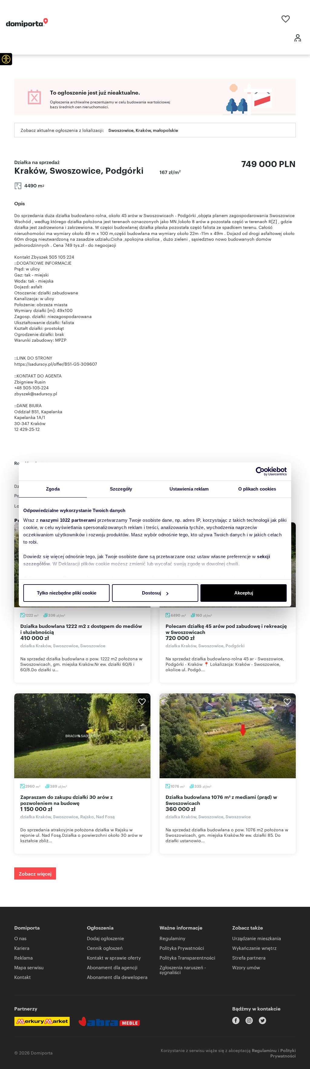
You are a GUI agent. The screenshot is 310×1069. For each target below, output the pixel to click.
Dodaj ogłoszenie (105, 938)
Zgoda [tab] (53, 488)
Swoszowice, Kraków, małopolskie (143, 130)
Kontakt (22, 977)
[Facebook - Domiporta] (235, 1020)
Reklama (23, 957)
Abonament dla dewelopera (117, 977)
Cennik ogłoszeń (105, 948)
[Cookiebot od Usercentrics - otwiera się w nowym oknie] (260, 471)
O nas (20, 938)
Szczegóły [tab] (121, 488)
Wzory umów (246, 967)
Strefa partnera (248, 957)
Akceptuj (243, 592)
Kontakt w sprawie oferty (114, 957)
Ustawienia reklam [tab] (189, 488)
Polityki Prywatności (283, 1052)
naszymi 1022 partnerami (68, 520)
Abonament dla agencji (112, 967)
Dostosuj (151, 592)
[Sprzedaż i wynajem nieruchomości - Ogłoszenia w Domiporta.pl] (27, 22)
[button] (6, 59)
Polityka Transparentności (187, 957)
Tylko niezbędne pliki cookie (66, 592)
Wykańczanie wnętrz (254, 948)
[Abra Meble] (109, 1021)
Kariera (21, 948)
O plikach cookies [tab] (257, 488)
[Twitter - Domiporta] (262, 1020)
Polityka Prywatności (182, 948)
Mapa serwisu (29, 967)
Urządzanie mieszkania (256, 938)
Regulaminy (172, 938)
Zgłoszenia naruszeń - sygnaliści (183, 969)
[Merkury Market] (42, 1021)
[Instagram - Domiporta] (249, 1020)
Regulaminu (264, 1050)
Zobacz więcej (35, 873)
